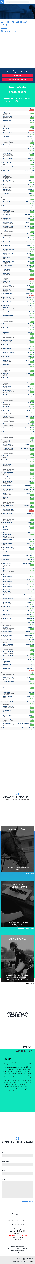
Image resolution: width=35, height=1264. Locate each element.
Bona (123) (31, 682)
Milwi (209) (31, 159)
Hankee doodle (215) (28, 564)
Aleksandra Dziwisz (8, 166)
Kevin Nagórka (7, 493)
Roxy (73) (31, 640)
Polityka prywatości (28, 1259)
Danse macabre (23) (29, 506)
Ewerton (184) (30, 468)
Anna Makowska (7, 459)
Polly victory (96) (29, 432)
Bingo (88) (31, 270)
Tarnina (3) (31, 552)
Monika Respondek (8, 598)
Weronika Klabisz (8, 315)
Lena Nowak (6, 497)
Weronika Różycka (8, 607)
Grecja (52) (31, 357)
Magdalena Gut (7, 237)
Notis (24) (31, 719)
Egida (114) (31, 660)
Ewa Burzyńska (7, 145)
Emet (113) (31, 707)
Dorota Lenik (6, 456)
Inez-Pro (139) (30, 697)
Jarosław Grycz (7, 234)
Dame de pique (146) (28, 575)
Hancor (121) (30, 702)
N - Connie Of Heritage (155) (26, 448)
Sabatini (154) (30, 452)
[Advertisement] (17, 50)
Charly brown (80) (29, 607)
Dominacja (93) (30, 416)
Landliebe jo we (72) (29, 636)
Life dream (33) (30, 202)
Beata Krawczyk (7, 403)
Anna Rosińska (7, 602)
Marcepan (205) (30, 298)
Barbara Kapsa (7, 297)
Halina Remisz (7, 594)
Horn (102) (31, 145)
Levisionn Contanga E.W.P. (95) (26, 724)
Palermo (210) (30, 501)
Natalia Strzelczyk (8, 677)
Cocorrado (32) (30, 294)
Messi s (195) (30, 378)
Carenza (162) (30, 219)
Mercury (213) (30, 387)
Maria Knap (6, 336)
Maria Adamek (7, 108)
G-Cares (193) (30, 365)
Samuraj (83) (31, 167)
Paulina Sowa (6, 668)
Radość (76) (31, 560)
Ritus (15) (31, 210)
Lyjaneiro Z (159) (29, 226)
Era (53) (32, 665)
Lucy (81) (31, 440)
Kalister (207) (30, 544)
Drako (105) (31, 257)
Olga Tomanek (7, 692)
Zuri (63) (32, 497)
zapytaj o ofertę (29, 873)
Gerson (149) (30, 246)
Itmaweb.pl (30, 1261)
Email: (4, 1170)
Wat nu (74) (31, 673)
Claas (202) (31, 518)
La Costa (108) (30, 456)
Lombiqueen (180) (29, 486)
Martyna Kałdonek (8, 293)
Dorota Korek (7, 344)
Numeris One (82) (29, 141)
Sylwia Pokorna (7, 539)
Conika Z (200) (30, 206)
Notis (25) (31, 316)
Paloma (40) (31, 623)
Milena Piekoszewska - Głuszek (7, 527)
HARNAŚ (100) (30, 632)
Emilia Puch (6, 555)
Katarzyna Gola (7, 205)
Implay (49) (31, 403)
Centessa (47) (30, 411)
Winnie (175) (30, 692)
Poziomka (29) (30, 129)
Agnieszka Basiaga (8, 125)
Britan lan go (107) (29, 460)
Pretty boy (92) (30, 420)
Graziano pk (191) (29, 369)
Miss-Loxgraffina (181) (28, 728)
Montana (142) (30, 125)
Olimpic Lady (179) (29, 490)
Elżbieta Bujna (7, 141)
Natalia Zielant (7, 727)
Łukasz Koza (6, 360)
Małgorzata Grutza (8, 222)
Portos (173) (31, 391)
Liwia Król (6, 406)
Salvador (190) (30, 289)
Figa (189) (31, 108)
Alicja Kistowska (7, 311)
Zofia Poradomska (8, 547)
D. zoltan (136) (30, 473)
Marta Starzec (7, 673)
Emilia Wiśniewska (8, 706)
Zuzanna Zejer (7, 723)
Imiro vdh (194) (30, 374)
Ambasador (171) (29, 644)
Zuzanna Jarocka (7, 277)
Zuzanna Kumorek (8, 427)
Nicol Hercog (6, 257)
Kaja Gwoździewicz (8, 249)
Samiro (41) (31, 627)
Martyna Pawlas (7, 501)
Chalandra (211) (30, 494)
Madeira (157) (30, 399)
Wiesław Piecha (7, 513)
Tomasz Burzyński (8, 148)
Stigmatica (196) (30, 382)
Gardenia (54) (30, 190)
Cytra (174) (31, 395)
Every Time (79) (30, 137)
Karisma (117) (30, 234)
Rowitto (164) (30, 286)
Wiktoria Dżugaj (7, 170)
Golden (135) (30, 477)
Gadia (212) (31, 181)
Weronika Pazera (8, 505)
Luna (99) (31, 194)
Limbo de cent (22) (29, 615)
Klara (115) (31, 353)
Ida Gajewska (6, 189)
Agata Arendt (6, 112)
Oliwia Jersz (6, 281)
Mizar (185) (31, 710)
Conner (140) (30, 277)
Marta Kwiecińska (8, 436)
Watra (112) (31, 320)
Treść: (4, 1179)
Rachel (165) (31, 163)
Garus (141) (31, 341)
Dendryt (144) (30, 580)
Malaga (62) (31, 523)
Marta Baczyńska (7, 116)
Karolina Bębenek (8, 129)
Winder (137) (30, 266)
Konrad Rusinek (7, 614)
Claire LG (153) (30, 254)
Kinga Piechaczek (8, 522)
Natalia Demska (7, 163)
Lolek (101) (31, 149)
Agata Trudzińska (7, 696)
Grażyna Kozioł (7, 390)
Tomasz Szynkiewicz (8, 681)
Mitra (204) (31, 533)
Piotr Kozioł (6, 394)
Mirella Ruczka (7, 610)
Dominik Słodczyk (8, 644)
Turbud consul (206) (29, 171)
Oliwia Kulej (6, 416)
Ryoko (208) (31, 133)
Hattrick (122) (30, 686)
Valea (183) (31, 185)
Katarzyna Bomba (8, 132)
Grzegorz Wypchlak (8, 719)
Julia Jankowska (7, 265)
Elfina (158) (31, 198)
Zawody (18, 75)
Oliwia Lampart (7, 440)
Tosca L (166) (30, 302)
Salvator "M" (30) (29, 428)
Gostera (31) (31, 424)
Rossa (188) (31, 590)
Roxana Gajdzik (7, 180)
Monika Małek (7, 464)
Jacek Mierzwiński (8, 472)
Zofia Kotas (6, 356)
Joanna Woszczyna (8, 715)
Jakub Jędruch (7, 285)
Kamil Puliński (7, 563)
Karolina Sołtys (7, 664)
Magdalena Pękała (8, 509)
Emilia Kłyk (6, 332)
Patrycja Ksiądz (7, 410)
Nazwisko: (5, 1162)
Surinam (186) (30, 678)
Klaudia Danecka (7, 158)
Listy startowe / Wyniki (18, 79)
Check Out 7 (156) (29, 445)
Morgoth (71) (30, 669)
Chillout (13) (31, 306)
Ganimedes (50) (30, 336)
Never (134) (31, 481)
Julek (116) (31, 540)
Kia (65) (32, 117)
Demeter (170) (30, 652)
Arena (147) (31, 238)
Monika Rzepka (7, 631)
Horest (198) (31, 464)
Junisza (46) (31, 328)
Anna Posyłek (7, 551)
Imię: (3, 1153)
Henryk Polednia (7, 543)
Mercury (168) (30, 656)
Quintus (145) (30, 585)
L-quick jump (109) (29, 595)
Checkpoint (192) (29, 361)
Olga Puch (6, 559)
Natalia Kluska (7, 327)
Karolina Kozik (7, 386)
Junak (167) (31, 324)
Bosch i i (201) (30, 514)
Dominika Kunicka (8, 431)
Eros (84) (32, 121)
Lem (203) (31, 527)
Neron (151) (31, 349)
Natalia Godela (7, 202)
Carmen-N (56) (30, 569)
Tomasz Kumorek (8, 424)
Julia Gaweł (6, 193)
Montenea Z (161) (29, 230)
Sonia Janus (6, 269)
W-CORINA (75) (30, 556)
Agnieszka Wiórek (8, 702)
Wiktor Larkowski (8, 444)
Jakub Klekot (6, 320)
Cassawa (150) (30, 345)
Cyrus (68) (31, 250)
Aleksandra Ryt (7, 618)
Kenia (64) (31, 715)
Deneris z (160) (30, 223)
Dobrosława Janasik (8, 261)
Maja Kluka (6, 324)
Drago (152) (31, 599)
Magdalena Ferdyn (8, 175)
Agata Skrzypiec (7, 635)
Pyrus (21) (31, 312)
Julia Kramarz (7, 399)
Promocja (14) (30, 332)
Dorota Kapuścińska (8, 301)
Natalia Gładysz (7, 198)
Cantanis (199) (30, 175)
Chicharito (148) (30, 242)
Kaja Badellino (7, 120)
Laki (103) (31, 282)
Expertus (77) (30, 548)
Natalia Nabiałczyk (8, 485)
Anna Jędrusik (7, 289)
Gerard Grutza (7, 214)
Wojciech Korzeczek (8, 352)
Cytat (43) (31, 407)
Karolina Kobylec (7, 340)
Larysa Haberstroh (8, 253)
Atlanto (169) (30, 648)
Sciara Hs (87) (30, 273)
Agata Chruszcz (7, 153)
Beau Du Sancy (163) (28, 215)
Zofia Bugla (6, 136)
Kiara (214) (31, 112)
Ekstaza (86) (31, 510)
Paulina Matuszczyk (8, 468)
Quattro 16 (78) (30, 611)
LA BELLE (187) (30, 436)
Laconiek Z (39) (30, 619)
